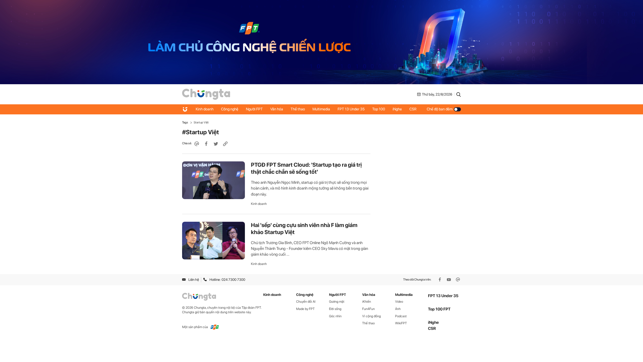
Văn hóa (276, 109)
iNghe (397, 109)
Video (399, 301)
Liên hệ (193, 280)
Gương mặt (336, 301)
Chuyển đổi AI (305, 301)
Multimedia (321, 109)
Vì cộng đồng (371, 316)
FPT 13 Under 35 (351, 109)
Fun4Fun (368, 309)
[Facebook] (440, 279)
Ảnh (398, 309)
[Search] (458, 94)
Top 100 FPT (439, 309)
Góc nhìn (335, 316)
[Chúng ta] (206, 94)
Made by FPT (305, 309)
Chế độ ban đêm (440, 109)
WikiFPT (401, 323)
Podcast (401, 316)
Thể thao (298, 109)
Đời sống (335, 309)
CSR (412, 109)
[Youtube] (449, 279)
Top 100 (378, 109)
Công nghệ (229, 109)
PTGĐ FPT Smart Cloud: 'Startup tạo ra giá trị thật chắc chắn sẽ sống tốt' (306, 168)
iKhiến (366, 301)
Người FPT (254, 109)
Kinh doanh (204, 109)
